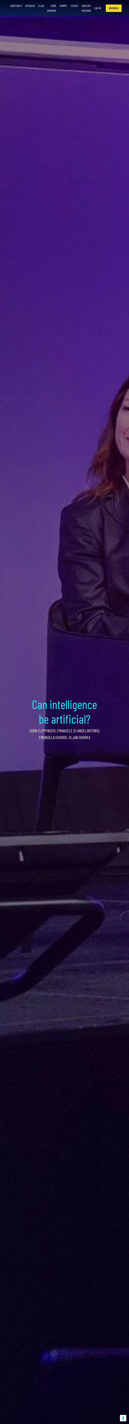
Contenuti (16, 6)
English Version (86, 8)
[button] (114, 8)
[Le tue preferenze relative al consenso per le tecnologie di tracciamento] (123, 1418)
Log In (97, 8)
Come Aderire (51, 8)
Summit (63, 6)
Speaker (30, 6)
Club (41, 6)
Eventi (74, 6)
